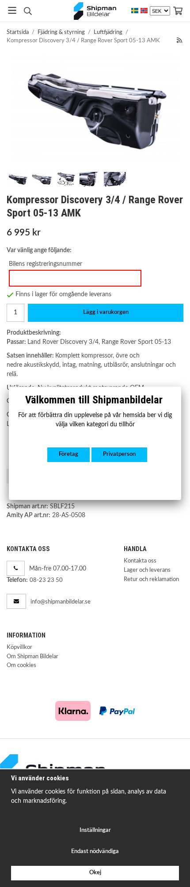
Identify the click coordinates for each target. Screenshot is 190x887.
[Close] (181, 387)
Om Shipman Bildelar (32, 657)
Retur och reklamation (151, 579)
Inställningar (95, 830)
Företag (68, 454)
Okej (95, 873)
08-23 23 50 (46, 580)
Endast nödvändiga (95, 851)
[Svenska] (134, 10)
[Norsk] (144, 10)
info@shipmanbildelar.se (60, 602)
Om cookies (21, 665)
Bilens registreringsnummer (45, 264)
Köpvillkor (19, 647)
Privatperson (119, 454)
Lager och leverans (147, 570)
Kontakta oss (140, 561)
